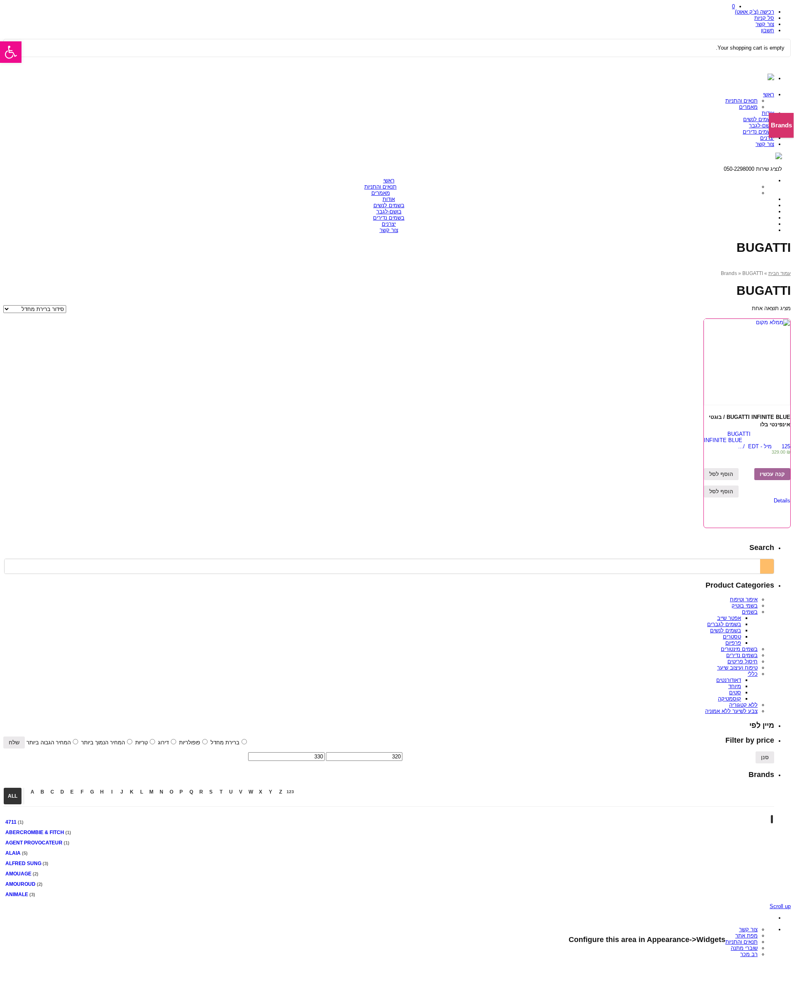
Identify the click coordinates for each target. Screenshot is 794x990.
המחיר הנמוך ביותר (103, 742)
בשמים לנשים (758, 119)
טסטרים (732, 637)
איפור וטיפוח (744, 599)
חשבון (767, 30)
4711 (11, 822)
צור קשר (765, 24)
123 (290, 791)
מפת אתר (746, 936)
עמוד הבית (779, 273)
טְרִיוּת (141, 742)
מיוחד (734, 686)
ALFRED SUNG (23, 863)
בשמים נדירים (758, 132)
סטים (735, 692)
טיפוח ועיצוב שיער (737, 668)
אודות (768, 113)
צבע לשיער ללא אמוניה (731, 711)
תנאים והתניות (741, 101)
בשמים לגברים (724, 624)
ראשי (768, 94)
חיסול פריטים (742, 661)
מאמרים (748, 107)
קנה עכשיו (772, 474)
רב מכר (749, 954)
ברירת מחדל (224, 742)
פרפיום (733, 643)
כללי (753, 674)
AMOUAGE (18, 874)
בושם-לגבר (761, 125)
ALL (12, 796)
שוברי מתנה (744, 948)
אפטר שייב (729, 618)
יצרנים (767, 138)
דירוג (163, 742)
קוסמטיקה (729, 699)
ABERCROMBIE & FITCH (34, 832)
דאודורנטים (728, 680)
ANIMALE (16, 894)
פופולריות (189, 742)
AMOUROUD (20, 884)
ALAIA (13, 853)
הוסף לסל (721, 474)
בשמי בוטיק (745, 606)
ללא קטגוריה (743, 705)
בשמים (750, 612)
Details (782, 500)
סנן (765, 757)
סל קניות (764, 18)
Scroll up (780, 906)
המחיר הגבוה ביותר (48, 742)
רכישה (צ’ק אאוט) (754, 12)
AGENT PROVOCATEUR (33, 843)
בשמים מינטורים (739, 649)
